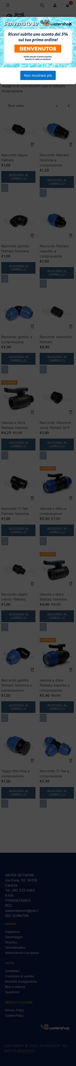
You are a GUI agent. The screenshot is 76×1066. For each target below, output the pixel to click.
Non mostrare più (38, 75)
